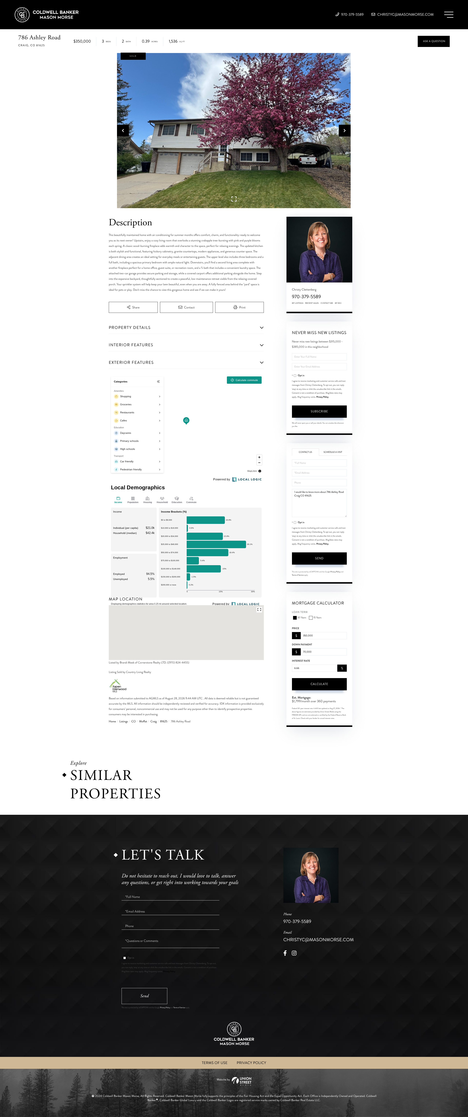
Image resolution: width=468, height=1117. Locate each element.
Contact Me (327, 303)
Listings (123, 721)
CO (133, 721)
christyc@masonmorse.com (405, 14)
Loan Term (300, 612)
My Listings (297, 303)
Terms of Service (298, 575)
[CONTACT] (434, 41)
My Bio (338, 303)
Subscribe (319, 411)
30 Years (301, 617)
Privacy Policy (322, 397)
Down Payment (302, 644)
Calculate (319, 684)
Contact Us (305, 452)
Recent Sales (312, 303)
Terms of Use (215, 1062)
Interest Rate (301, 661)
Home (112, 721)
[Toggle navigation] (448, 15)
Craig (153, 721)
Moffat (143, 721)
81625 (163, 721)
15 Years (317, 617)
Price (295, 628)
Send (319, 558)
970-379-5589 (352, 14)
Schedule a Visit (333, 452)
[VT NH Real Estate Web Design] (234, 1081)
